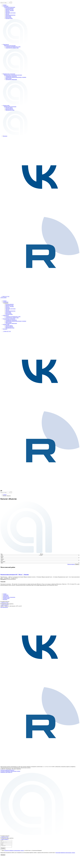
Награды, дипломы (10, 10)
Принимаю (3, 854)
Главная (4, 4)
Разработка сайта (6, 772)
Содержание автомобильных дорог (13, 46)
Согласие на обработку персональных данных (10, 771)
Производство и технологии (9, 73)
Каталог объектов (9, 108)
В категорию (12, 7)
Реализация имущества (10, 15)
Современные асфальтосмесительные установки (16, 77)
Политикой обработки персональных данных (65, 852)
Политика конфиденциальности (7, 770)
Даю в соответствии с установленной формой (22, 850)
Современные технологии (11, 76)
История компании (10, 8)
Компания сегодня (9, 9)
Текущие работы (9, 107)
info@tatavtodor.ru (4, 607)
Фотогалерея (8, 16)
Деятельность (6, 44)
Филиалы (8, 11)
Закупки (7, 13)
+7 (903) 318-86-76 (4, 604)
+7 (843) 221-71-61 (5, 296)
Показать (77, 564)
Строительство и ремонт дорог (12, 47)
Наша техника (9, 78)
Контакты (5, 136)
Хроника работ (6, 105)
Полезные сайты (9, 18)
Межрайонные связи (10, 110)
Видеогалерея (8, 17)
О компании (5, 6)
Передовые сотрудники (11, 12)
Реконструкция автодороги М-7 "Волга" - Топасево (14, 574)
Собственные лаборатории (11, 79)
